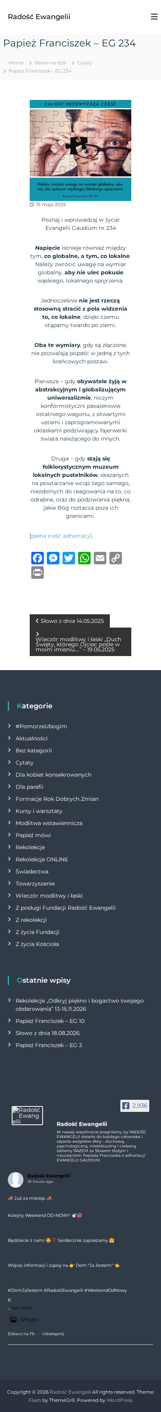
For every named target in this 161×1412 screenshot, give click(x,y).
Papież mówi (33, 835)
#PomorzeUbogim (41, 726)
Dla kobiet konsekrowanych (53, 774)
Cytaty (85, 63)
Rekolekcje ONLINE (42, 859)
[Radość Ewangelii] (27, 1115)
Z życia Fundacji (37, 931)
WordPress (119, 1400)
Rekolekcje (30, 847)
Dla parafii (29, 786)
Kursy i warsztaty (39, 810)
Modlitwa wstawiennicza (49, 823)
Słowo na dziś (50, 63)
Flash (35, 1400)
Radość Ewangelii (39, 16)
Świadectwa (32, 871)
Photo (30, 1319)
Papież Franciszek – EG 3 (49, 1045)
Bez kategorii (34, 750)
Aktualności (32, 738)
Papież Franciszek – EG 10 (50, 1020)
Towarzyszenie (35, 883)
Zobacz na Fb (21, 1333)
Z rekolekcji (31, 919)
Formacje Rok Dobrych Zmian (57, 798)
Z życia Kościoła (37, 944)
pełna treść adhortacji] (61, 535)
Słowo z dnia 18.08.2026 (48, 1033)
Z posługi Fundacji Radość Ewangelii (66, 907)
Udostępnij (53, 1333)
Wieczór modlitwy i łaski (49, 895)
